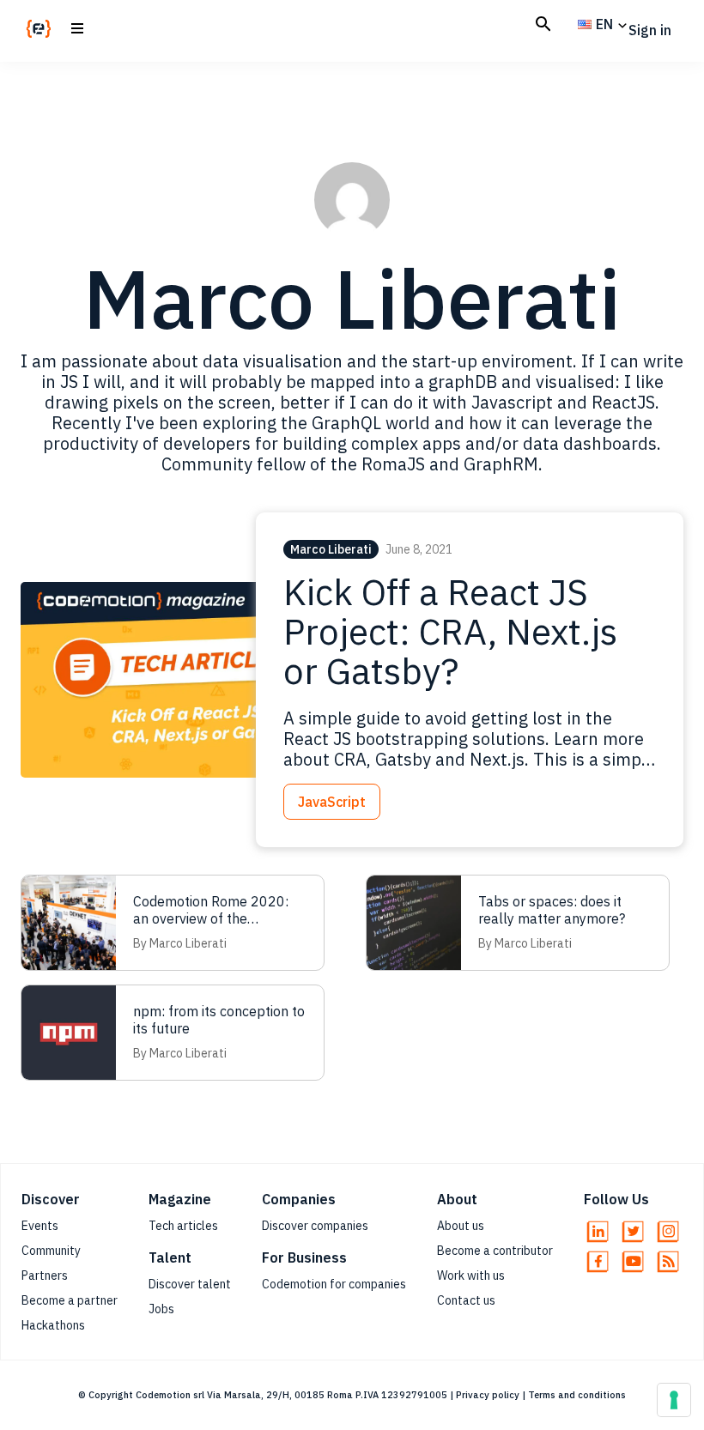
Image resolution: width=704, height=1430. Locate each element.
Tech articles (183, 1225)
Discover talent (190, 1284)
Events (39, 1225)
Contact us (466, 1300)
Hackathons (53, 1325)
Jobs (161, 1309)
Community (51, 1250)
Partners (44, 1275)
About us (460, 1225)
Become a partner (69, 1300)
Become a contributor (495, 1250)
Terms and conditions (577, 1395)
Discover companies (315, 1225)
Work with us (471, 1275)
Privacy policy (487, 1395)
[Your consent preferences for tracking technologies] (674, 1400)
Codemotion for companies (334, 1284)
